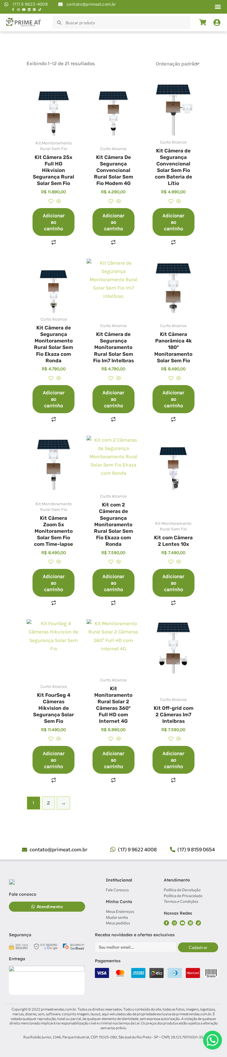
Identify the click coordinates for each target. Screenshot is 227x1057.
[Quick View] (58, 202)
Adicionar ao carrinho (53, 222)
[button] (218, 6)
